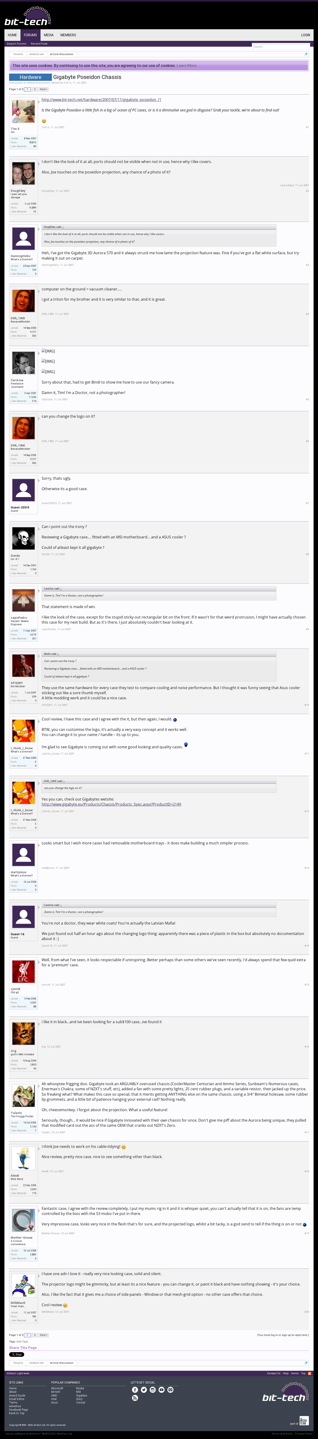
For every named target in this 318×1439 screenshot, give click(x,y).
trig (13, 1051)
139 (34, 270)
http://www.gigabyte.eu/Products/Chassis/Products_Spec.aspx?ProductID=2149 (111, 804)
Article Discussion (38, 82)
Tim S (67, 82)
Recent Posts (39, 43)
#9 (307, 629)
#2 (307, 190)
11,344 (32, 397)
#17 (306, 1132)
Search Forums (16, 43)
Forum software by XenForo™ (39, 1433)
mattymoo (18, 872)
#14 (306, 945)
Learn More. (187, 65)
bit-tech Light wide (18, 1373)
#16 (306, 1046)
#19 (306, 1233)
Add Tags (22, 1341)
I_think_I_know (22, 748)
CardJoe (17, 380)
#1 (307, 127)
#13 (306, 867)
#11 (306, 753)
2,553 (33, 1002)
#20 (306, 1311)
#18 (306, 1171)
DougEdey (18, 190)
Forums (30, 35)
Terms (13, 1402)
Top (303, 1373)
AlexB (15, 1175)
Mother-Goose (21, 1237)
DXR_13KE (18, 318)
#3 (307, 265)
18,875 (32, 142)
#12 (306, 811)
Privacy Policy (303, 1433)
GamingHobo (20, 256)
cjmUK (15, 989)
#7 (307, 503)
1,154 (33, 569)
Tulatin (16, 1113)
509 (34, 696)
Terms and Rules (282, 1433)
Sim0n (15, 555)
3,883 (33, 1254)
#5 (307, 399)
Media (49, 35)
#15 (306, 984)
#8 (307, 554)
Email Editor (16, 1399)
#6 (307, 441)
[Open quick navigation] (306, 54)
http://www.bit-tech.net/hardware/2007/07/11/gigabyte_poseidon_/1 (101, 99)
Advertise (15, 1406)
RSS (309, 1373)
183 (34, 1316)
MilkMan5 (18, 1303)
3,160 (33, 1126)
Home (12, 35)
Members (68, 35)
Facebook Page (18, 1409)
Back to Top (16, 1413)
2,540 (33, 1189)
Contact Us (274, 1373)
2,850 (33, 1064)
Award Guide (17, 1395)
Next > (43, 89)
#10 (306, 704)
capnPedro (19, 617)
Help (286, 1373)
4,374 (33, 634)
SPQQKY (17, 683)
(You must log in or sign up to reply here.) (283, 1335)
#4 (307, 314)
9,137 (33, 332)
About (13, 1391)
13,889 (32, 207)
